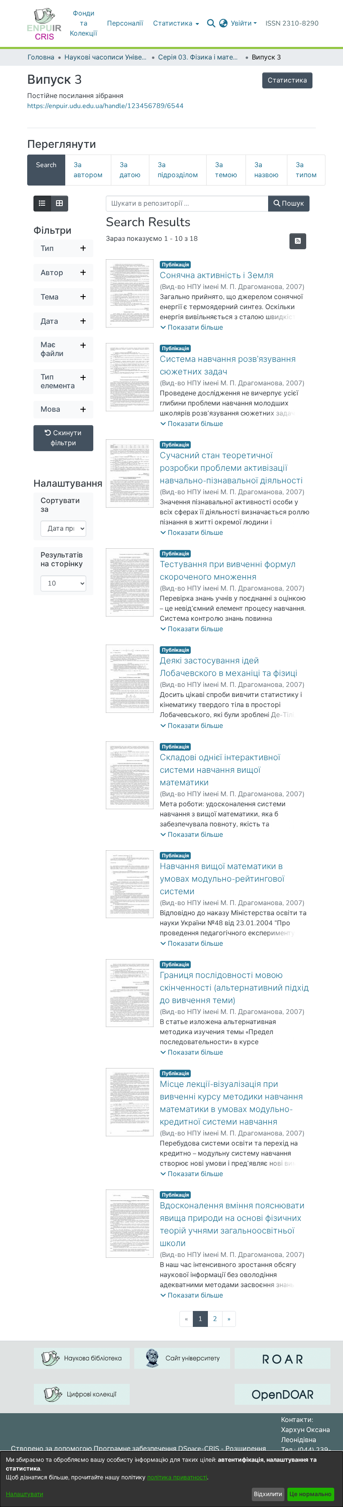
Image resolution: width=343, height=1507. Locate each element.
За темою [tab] (226, 170)
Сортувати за (60, 505)
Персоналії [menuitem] (125, 23)
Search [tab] (46, 165)
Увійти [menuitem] (241, 23)
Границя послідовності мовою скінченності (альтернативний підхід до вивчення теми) (234, 988)
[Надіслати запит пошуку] (211, 23)
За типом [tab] (306, 170)
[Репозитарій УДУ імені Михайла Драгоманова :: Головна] (44, 23)
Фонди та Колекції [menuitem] (83, 23)
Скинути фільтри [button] (66, 438)
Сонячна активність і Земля (217, 275)
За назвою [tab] (266, 170)
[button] (191, 327)
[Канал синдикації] (297, 241)
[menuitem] (175, 23)
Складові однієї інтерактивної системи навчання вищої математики (220, 770)
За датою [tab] (130, 170)
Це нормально (310, 1494)
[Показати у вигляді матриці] (59, 204)
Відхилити (268, 1494)
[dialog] (171, 1479)
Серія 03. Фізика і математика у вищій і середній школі (200, 57)
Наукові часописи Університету (106, 57)
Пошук (292, 203)
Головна (41, 57)
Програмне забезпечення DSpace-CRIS (156, 1448)
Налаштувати (24, 1494)
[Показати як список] (42, 204)
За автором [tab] (88, 170)
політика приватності (177, 1477)
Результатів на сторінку (62, 559)
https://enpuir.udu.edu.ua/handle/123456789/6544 (105, 106)
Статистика (287, 80)
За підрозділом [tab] (178, 170)
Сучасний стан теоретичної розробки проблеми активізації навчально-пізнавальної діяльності (231, 468)
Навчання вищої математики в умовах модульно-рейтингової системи (222, 879)
